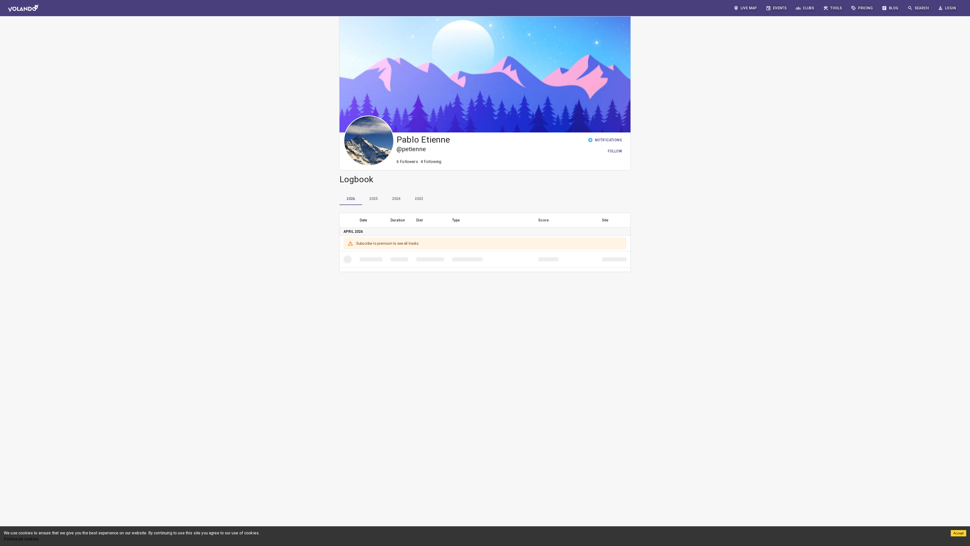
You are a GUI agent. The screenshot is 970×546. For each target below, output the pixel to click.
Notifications (608, 140)
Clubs (808, 8)
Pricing (865, 8)
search (922, 8)
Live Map (749, 8)
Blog (894, 8)
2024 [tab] (396, 199)
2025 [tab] (373, 199)
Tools (836, 8)
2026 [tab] (351, 199)
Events (780, 8)
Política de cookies (21, 539)
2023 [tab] (419, 199)
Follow (615, 151)
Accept (958, 533)
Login (950, 8)
